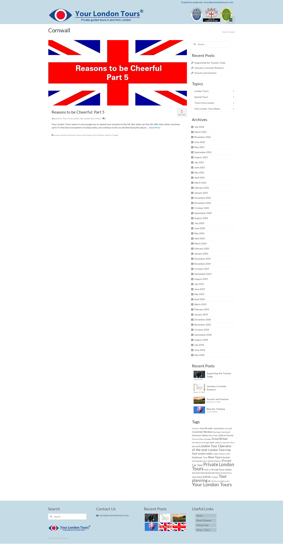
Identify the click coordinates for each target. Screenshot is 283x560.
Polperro (108, 135)
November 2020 (202, 202)
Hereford (196, 442)
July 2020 (199, 223)
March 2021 (200, 182)
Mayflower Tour (200, 457)
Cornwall (56, 135)
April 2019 (199, 299)
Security (196, 473)
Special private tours (210, 473)
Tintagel (115, 135)
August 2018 (201, 339)
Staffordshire (226, 473)
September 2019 (203, 273)
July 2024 (199, 126)
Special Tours (201, 97)
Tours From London (71, 118)
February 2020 (201, 248)
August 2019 (201, 279)
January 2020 (201, 253)
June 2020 (199, 228)
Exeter (94, 135)
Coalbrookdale (218, 428)
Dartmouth (72, 135)
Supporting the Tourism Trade (209, 62)
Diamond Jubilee (200, 435)
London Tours (201, 91)
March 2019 (200, 304)
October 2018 (201, 329)
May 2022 (199, 147)
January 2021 (201, 192)
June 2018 (199, 350)
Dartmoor (63, 135)
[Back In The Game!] (165, 527)
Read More (154, 127)
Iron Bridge (204, 442)
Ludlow (216, 454)
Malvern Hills (224, 454)
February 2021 (201, 187)
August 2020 (201, 218)
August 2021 (201, 157)
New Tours (215, 457)
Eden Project (87, 135)
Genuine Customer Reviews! (209, 67)
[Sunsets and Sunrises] (179, 518)
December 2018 (202, 319)
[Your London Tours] (141, 14)
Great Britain (220, 438)
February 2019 (201, 309)
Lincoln (195, 446)
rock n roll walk (211, 469)
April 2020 (199, 238)
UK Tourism (215, 481)
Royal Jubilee (225, 469)
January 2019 (201, 314)
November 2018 (202, 324)
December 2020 (202, 197)
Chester (195, 428)
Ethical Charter (226, 435)
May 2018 (199, 355)
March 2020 (200, 243)
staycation (197, 477)
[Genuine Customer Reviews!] (165, 518)
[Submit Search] (194, 44)
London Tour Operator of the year (212, 448)
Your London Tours (212, 484)
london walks (205, 453)
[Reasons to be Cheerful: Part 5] (117, 72)
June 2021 (199, 167)
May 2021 (199, 172)
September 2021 (203, 152)
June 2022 (199, 142)
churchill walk (205, 428)
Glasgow (207, 439)
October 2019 (201, 268)
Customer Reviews (202, 431)
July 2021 (199, 162)
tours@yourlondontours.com (114, 515)
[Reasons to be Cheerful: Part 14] (179, 527)
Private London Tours (213, 466)
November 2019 (202, 263)
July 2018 (199, 344)
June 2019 (199, 289)
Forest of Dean (198, 439)
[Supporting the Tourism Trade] (151, 518)
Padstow (101, 135)
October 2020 (201, 208)
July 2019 (199, 284)
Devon (79, 135)
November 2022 (202, 137)
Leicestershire (228, 442)
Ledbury (218, 442)
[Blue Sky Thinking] (151, 527)
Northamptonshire (199, 461)
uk (209, 480)
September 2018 (203, 334)
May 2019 (199, 294)
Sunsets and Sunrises (205, 72)
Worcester (225, 481)
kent (212, 442)
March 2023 (200, 132)
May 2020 (199, 233)
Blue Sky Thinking (216, 409)
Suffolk (207, 476)
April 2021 (199, 177)
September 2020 (203, 213)
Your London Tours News (90, 118)
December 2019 (202, 258)
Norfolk (226, 457)
